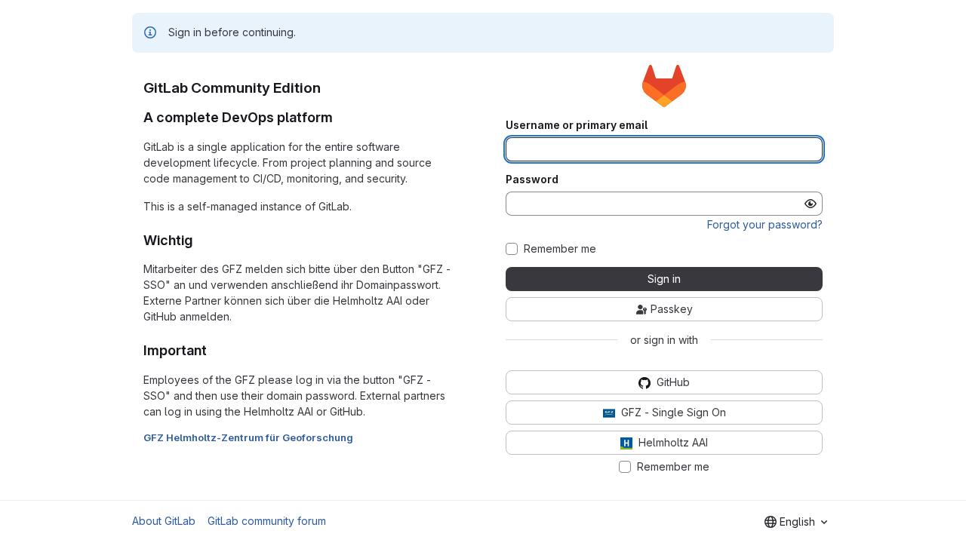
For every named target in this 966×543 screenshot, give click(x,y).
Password (532, 179)
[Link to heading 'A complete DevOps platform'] (340, 117)
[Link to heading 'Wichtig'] (200, 240)
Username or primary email (577, 125)
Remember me (560, 249)
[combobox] (796, 522)
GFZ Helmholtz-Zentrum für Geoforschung (248, 437)
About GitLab (163, 520)
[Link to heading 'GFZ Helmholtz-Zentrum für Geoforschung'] (358, 437)
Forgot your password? (765, 224)
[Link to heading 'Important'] (214, 350)
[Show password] (810, 204)
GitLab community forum (267, 520)
